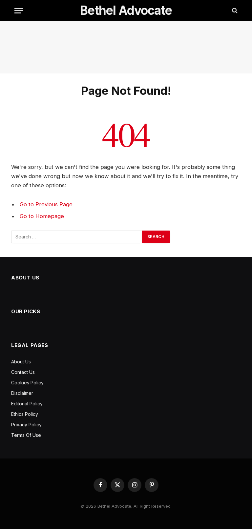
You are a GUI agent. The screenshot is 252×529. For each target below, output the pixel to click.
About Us (21, 361)
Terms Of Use (26, 435)
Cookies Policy (27, 382)
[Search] (234, 10)
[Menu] (18, 10)
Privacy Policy (26, 424)
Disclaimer (22, 393)
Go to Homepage (42, 216)
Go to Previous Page (46, 204)
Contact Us (23, 372)
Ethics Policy (24, 414)
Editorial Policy (27, 403)
